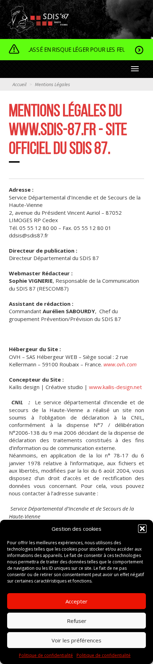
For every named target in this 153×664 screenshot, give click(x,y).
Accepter (76, 601)
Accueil (19, 84)
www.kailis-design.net (115, 386)
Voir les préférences (76, 640)
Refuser (76, 620)
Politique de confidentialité (46, 655)
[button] (142, 528)
